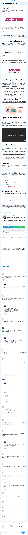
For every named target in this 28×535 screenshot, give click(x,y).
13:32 (24, 308)
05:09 (25, 321)
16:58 (25, 362)
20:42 (25, 466)
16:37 (24, 340)
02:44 (24, 485)
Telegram (3, 525)
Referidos (11, 525)
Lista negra (11, 526)
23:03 (25, 496)
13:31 (24, 286)
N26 (13, 103)
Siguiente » (14, 519)
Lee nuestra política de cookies (15, 532)
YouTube (3, 528)
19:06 (25, 409)
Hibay (19, 286)
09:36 (24, 444)
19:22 (25, 433)
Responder (3, 379)
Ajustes (23, 533)
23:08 (25, 456)
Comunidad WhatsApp (20, 226)
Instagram (3, 526)
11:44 (25, 422)
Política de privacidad (10, 250)
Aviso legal (20, 526)
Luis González (19, 456)
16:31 (25, 330)
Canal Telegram (8, 226)
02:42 (25, 475)
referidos (11, 148)
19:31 (25, 352)
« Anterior (3, 519)
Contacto (20, 228)
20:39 (25, 298)
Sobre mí (8, 228)
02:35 (25, 276)
